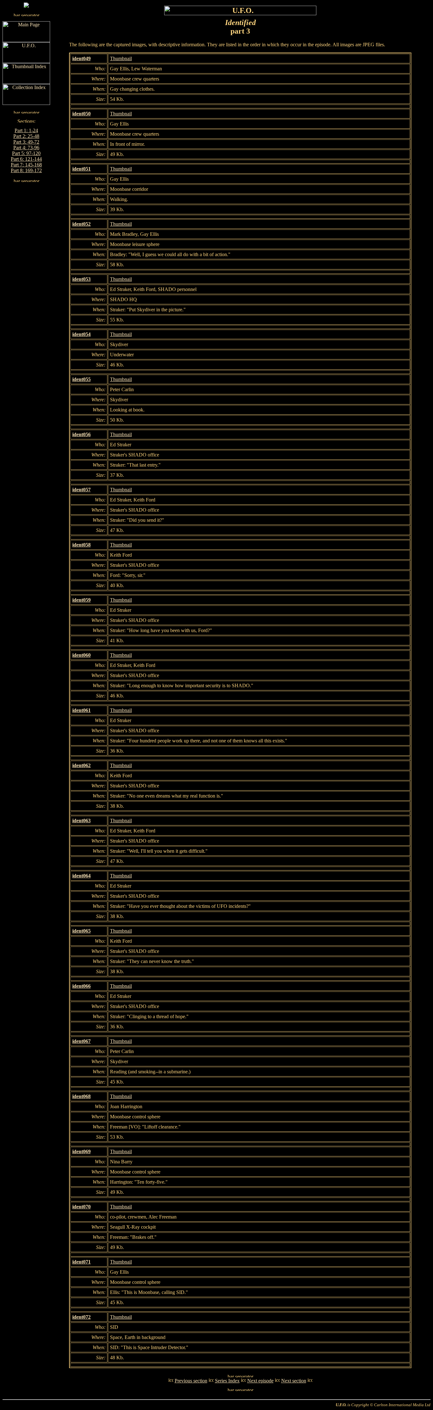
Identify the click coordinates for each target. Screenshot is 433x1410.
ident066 (81, 986)
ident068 (81, 1096)
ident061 (81, 710)
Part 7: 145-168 (26, 164)
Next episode (260, 1380)
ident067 (81, 1041)
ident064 (81, 875)
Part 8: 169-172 (26, 170)
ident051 (81, 168)
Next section (293, 1380)
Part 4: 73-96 (26, 147)
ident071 (81, 1261)
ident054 (81, 334)
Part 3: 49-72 (26, 142)
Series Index (227, 1380)
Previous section (191, 1380)
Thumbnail (121, 58)
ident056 (81, 434)
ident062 (81, 765)
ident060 (81, 655)
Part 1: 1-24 (26, 130)
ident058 (81, 544)
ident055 (81, 379)
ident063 (81, 820)
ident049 (81, 58)
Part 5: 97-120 (26, 153)
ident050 (81, 113)
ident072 (81, 1317)
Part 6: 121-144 (26, 159)
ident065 (81, 931)
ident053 (81, 279)
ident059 (81, 600)
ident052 (81, 224)
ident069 (81, 1151)
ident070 (81, 1206)
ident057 (81, 489)
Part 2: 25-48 (26, 136)
